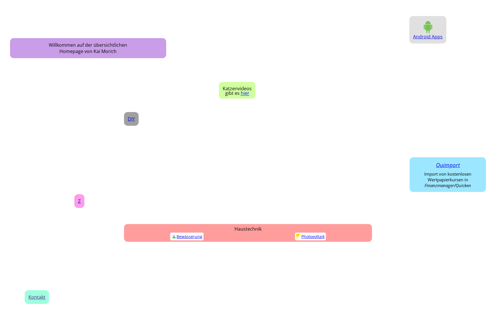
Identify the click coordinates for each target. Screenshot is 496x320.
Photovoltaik (313, 236)
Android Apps (428, 37)
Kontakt (36, 297)
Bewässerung (189, 236)
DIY (131, 119)
